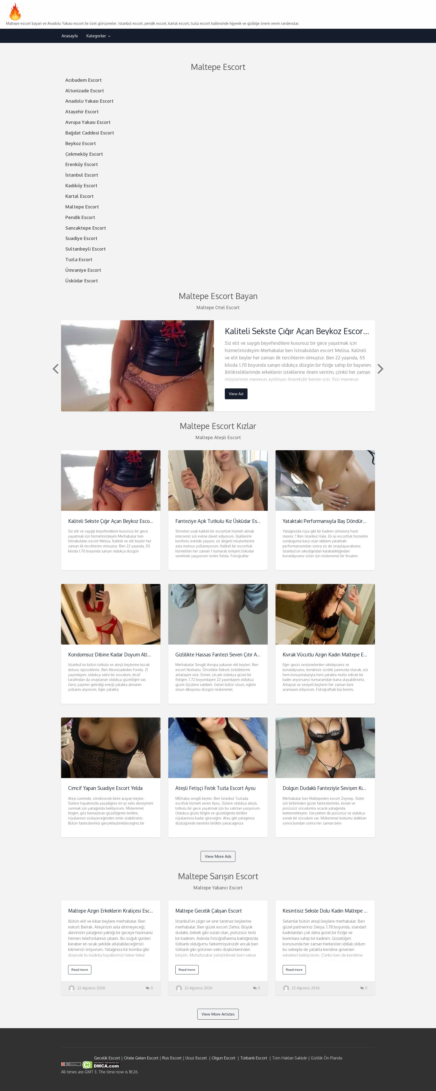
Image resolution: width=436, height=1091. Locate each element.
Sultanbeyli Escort (85, 249)
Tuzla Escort (78, 259)
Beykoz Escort (80, 143)
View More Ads (218, 856)
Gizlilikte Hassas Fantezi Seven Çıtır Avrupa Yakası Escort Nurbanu (247, 654)
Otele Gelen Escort (141, 1057)
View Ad (236, 393)
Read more (79, 970)
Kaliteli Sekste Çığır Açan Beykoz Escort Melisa (308, 331)
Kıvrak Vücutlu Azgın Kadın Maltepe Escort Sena (335, 654)
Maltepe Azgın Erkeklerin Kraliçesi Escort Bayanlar (122, 911)
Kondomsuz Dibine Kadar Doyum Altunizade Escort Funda (131, 654)
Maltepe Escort (82, 206)
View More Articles (218, 1014)
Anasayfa (70, 35)
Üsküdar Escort (81, 280)
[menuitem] (69, 36)
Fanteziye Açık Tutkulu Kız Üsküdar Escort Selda (227, 521)
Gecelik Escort (107, 1057)
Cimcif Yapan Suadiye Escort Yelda (105, 788)
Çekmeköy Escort (84, 154)
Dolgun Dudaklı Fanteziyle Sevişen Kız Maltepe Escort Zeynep (349, 788)
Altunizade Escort (84, 90)
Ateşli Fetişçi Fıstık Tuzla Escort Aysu (215, 788)
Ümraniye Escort (83, 270)
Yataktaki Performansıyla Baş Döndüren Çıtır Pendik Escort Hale (351, 521)
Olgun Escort (223, 1057)
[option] (218, 365)
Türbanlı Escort (253, 1057)
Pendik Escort (80, 217)
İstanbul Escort (81, 175)
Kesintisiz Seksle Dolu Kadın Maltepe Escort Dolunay (340, 911)
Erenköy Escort (81, 164)
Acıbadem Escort (83, 80)
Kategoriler (96, 35)
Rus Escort (172, 1057)
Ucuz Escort (196, 1057)
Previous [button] (54, 368)
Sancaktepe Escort (85, 228)
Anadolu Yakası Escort (89, 101)
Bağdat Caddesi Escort (89, 133)
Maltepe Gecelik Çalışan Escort (208, 911)
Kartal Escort (79, 196)
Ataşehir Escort (82, 111)
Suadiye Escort (81, 238)
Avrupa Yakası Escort (88, 122)
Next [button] (380, 368)
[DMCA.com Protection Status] (100, 1064)
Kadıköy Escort (81, 185)
